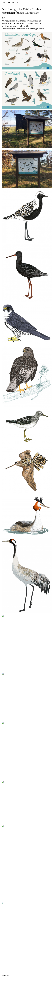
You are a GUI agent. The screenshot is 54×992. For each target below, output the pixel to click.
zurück (5, 975)
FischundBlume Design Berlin (29, 28)
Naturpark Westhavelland (28, 20)
